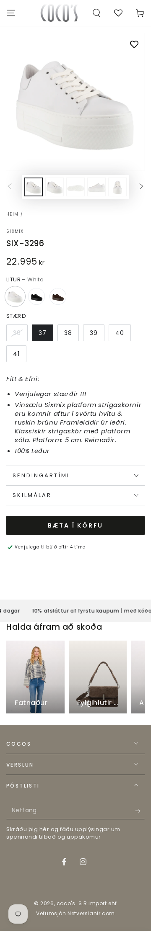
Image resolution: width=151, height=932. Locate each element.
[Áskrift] (140, 811)
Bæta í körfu (76, 525)
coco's (66, 903)
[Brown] (58, 296)
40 (119, 333)
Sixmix (15, 231)
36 (17, 333)
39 (94, 333)
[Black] (36, 296)
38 (68, 333)
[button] (96, 13)
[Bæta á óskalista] (134, 45)
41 (16, 354)
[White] (15, 296)
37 (43, 333)
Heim (12, 214)
